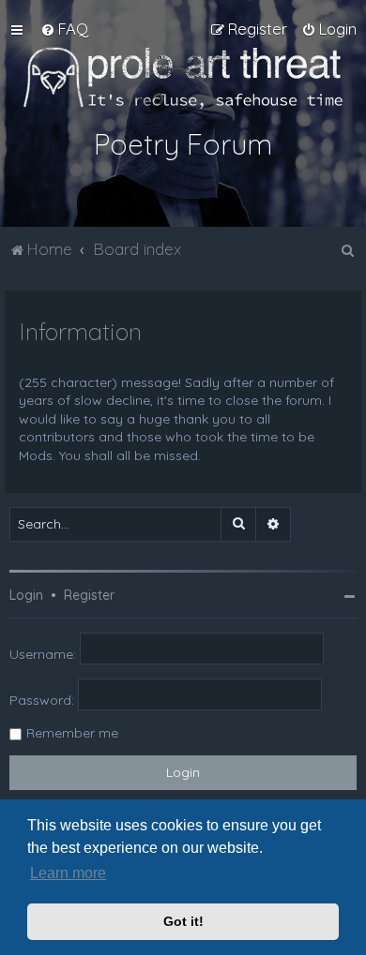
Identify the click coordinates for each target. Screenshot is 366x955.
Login (26, 595)
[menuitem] (64, 29)
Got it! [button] (183, 921)
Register (89, 595)
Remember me (72, 732)
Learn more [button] (68, 873)
